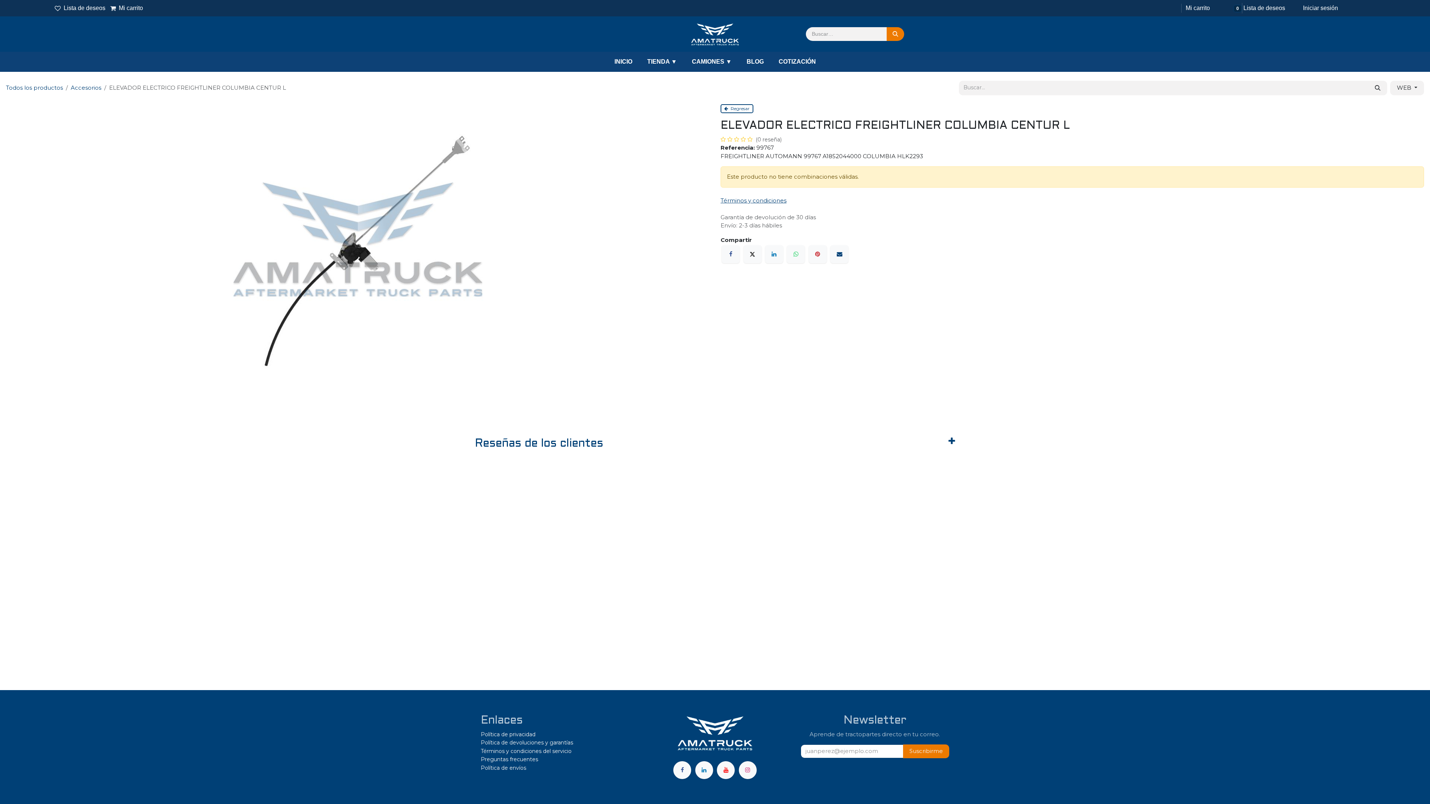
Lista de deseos (84, 8)
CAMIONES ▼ (712, 61)
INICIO (623, 61)
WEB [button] (1405, 87)
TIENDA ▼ (662, 61)
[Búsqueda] (895, 34)
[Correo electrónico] (839, 254)
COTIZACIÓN (797, 61)
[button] (926, 751)
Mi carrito (127, 8)
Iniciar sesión (1320, 8)
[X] (753, 254)
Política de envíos (503, 768)
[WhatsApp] (796, 254)
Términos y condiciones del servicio (526, 751)
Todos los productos (34, 87)
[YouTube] (726, 770)
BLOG (755, 61)
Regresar (740, 108)
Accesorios (86, 87)
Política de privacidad (508, 734)
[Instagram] (748, 770)
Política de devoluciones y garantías (527, 742)
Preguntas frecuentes (509, 759)
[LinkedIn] (774, 254)
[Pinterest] (818, 254)
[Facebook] (731, 254)
